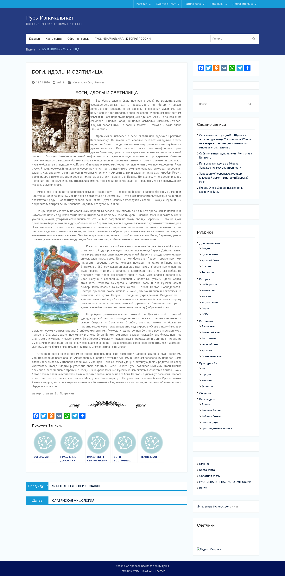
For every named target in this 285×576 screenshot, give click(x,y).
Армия (206, 404)
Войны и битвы (211, 416)
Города (206, 374)
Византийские (211, 332)
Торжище (208, 272)
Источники (216, 3)
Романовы (208, 290)
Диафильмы (210, 254)
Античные (208, 326)
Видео (206, 248)
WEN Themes (157, 571)
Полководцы (210, 422)
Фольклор (208, 386)
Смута (206, 308)
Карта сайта (54, 38)
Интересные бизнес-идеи (213, 506)
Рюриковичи (210, 302)
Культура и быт (166, 3)
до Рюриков (209, 284)
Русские (207, 350)
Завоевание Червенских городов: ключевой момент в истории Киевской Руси (224, 177)
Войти (203, 487)
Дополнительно (242, 3)
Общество (205, 393)
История (141, 3)
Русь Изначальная (49, 18)
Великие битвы (211, 410)
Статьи (206, 266)
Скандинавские (212, 356)
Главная (34, 38)
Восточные (209, 338)
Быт (204, 368)
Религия (100, 82)
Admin (61, 82)
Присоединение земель (217, 428)
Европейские (210, 344)
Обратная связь (78, 38)
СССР (205, 314)
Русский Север (211, 260)
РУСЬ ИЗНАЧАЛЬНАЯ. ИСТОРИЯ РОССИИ (123, 38)
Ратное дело (193, 3)
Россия (206, 296)
